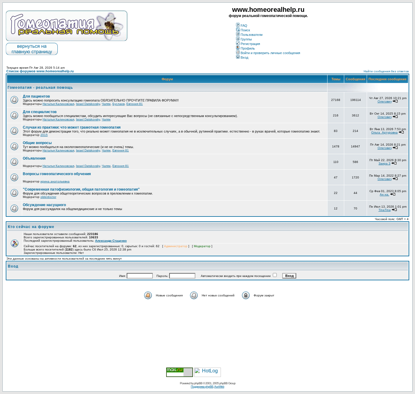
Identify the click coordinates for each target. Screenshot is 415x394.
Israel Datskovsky (88, 103)
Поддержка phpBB (202, 386)
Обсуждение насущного (44, 205)
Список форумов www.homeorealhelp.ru (40, 71)
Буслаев (118, 103)
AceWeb (219, 386)
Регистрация (250, 44)
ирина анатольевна (55, 181)
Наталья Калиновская (58, 103)
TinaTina (385, 210)
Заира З (384, 163)
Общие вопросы (37, 143)
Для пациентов (36, 96)
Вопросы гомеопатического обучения (57, 174)
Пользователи (251, 34)
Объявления (34, 158)
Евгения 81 (134, 103)
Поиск (245, 30)
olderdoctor (48, 197)
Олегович (385, 101)
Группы (246, 39)
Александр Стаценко (111, 240)
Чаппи (106, 103)
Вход (244, 57)
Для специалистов (40, 112)
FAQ (244, 25)
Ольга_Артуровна (384, 132)
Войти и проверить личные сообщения (270, 53)
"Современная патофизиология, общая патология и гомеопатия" (81, 189)
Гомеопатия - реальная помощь (40, 87)
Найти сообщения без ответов (386, 71)
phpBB (198, 383)
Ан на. (384, 194)
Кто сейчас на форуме (31, 227)
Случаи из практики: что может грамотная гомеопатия (72, 127)
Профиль (248, 48)
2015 (44, 135)
